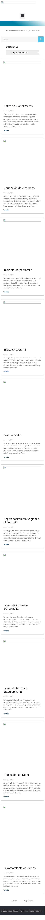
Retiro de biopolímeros (18, 106)
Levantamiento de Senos (19, 868)
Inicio (8, 31)
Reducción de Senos (16, 774)
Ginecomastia (12, 435)
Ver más (6, 130)
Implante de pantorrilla (17, 270)
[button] (22, 16)
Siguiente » (28, 901)
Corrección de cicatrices (19, 188)
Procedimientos (17, 31)
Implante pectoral (14, 349)
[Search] (41, 39)
